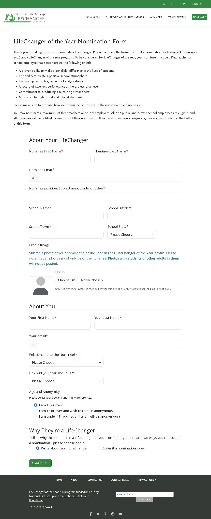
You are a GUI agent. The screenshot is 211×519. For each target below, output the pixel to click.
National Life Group (41, 496)
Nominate (199, 17)
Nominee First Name (46, 151)
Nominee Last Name (111, 151)
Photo (60, 272)
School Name (40, 208)
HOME (58, 479)
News (183, 4)
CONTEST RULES (120, 479)
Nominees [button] (92, 17)
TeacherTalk (177, 17)
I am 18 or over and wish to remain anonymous (76, 410)
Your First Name (42, 317)
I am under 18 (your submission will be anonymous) (79, 416)
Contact (198, 4)
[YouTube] (120, 514)
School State (117, 226)
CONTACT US (95, 479)
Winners (156, 17)
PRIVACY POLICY (147, 479)
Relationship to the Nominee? (53, 354)
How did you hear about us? (52, 373)
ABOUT (75, 479)
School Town (40, 226)
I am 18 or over (50, 405)
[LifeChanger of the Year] (90, 514)
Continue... (40, 463)
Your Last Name (107, 317)
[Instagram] (105, 514)
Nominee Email (41, 169)
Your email (38, 336)
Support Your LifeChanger (125, 17)
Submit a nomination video (124, 448)
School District (119, 208)
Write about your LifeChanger (64, 448)
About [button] (167, 4)
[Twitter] (98, 514)
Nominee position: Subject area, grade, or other (67, 188)
